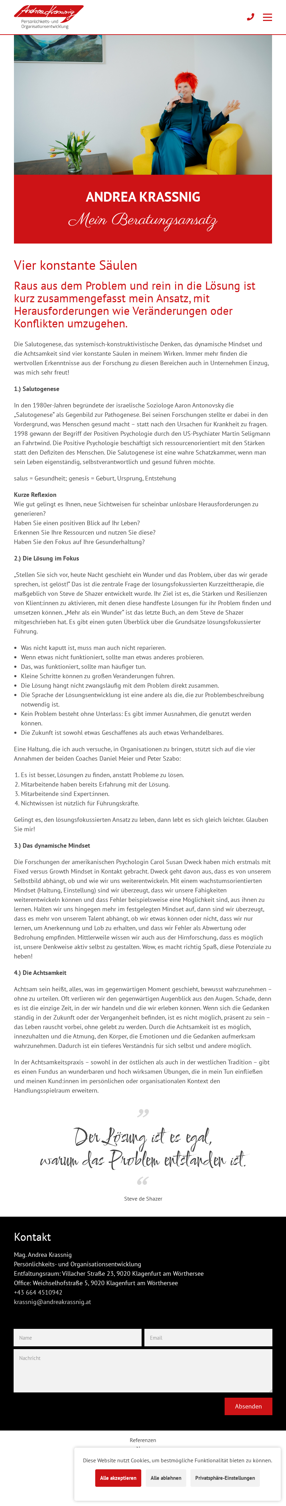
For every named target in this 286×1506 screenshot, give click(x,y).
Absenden (248, 1406)
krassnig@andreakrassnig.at (52, 1302)
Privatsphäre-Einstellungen (225, 1478)
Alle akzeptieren (118, 1478)
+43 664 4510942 (38, 1292)
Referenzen (143, 1439)
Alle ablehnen (166, 1478)
